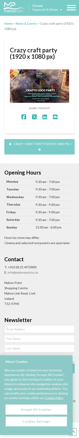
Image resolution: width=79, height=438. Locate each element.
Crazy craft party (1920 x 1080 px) (41, 144)
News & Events (26, 23)
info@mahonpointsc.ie (23, 272)
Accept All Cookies (36, 409)
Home (8, 23)
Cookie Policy (54, 398)
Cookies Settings (36, 421)
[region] (36, 395)
